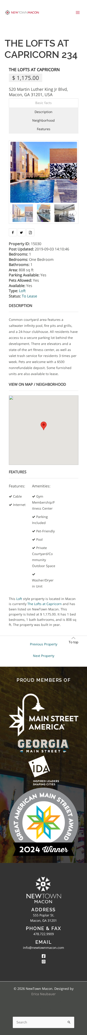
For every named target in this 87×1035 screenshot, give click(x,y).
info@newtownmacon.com (43, 947)
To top (73, 642)
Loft (22, 290)
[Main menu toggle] (78, 12)
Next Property (43, 655)
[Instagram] (43, 961)
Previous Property (43, 644)
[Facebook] (43, 956)
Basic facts (43, 103)
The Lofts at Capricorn (34, 69)
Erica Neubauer (43, 994)
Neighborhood (43, 120)
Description (43, 112)
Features (43, 129)
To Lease (29, 296)
